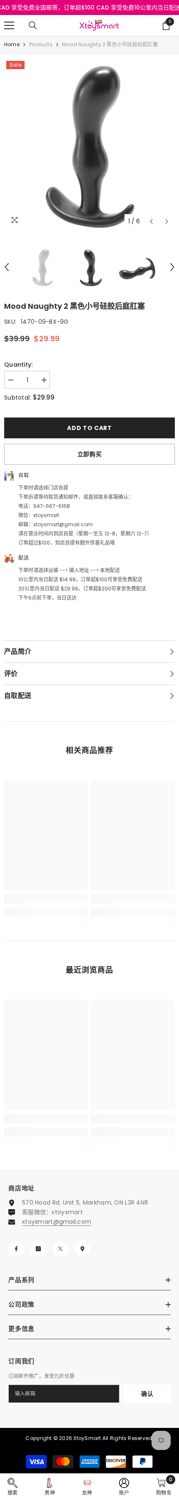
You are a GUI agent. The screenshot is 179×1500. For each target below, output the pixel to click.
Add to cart (89, 428)
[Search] (33, 25)
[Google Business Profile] (82, 1249)
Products (40, 44)
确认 (147, 1394)
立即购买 (89, 454)
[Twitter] (60, 1249)
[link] (46, 898)
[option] (89, 144)
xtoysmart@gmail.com (56, 1222)
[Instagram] (38, 1249)
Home (12, 44)
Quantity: (18, 364)
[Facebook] (16, 1249)
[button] (151, 221)
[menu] (9, 25)
